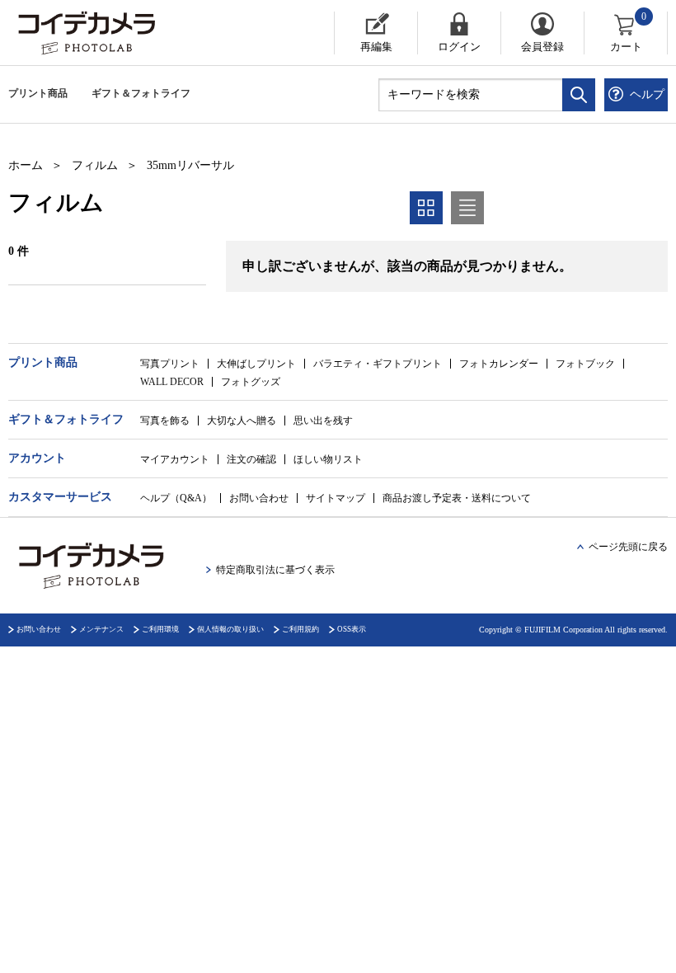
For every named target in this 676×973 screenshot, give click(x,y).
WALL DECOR (172, 382)
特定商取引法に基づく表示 (275, 570)
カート (628, 32)
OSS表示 (351, 629)
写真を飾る (165, 420)
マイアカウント (174, 459)
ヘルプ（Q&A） (176, 498)
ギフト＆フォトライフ (141, 93)
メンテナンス (101, 629)
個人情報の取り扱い (230, 629)
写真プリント (170, 363)
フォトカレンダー (498, 363)
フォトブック (585, 363)
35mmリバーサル (190, 165)
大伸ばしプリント (256, 363)
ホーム (25, 165)
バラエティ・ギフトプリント (377, 363)
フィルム (95, 165)
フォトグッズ (250, 382)
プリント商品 (38, 93)
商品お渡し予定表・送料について (457, 498)
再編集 (376, 46)
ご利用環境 (160, 629)
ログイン (459, 46)
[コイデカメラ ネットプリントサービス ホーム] (136, 33)
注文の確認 (251, 459)
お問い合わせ (259, 498)
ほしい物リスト (328, 459)
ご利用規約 (300, 629)
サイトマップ (335, 498)
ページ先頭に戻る (628, 546)
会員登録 (542, 46)
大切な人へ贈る (241, 420)
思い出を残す (323, 420)
